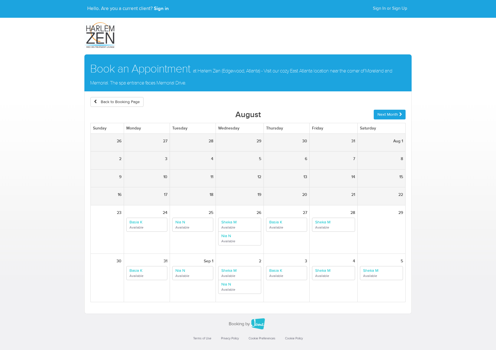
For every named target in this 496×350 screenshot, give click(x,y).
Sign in (161, 8)
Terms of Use (202, 338)
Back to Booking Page (120, 102)
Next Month (388, 115)
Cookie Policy (294, 338)
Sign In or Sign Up (390, 8)
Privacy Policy (230, 338)
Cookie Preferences (262, 338)
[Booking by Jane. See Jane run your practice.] (248, 324)
